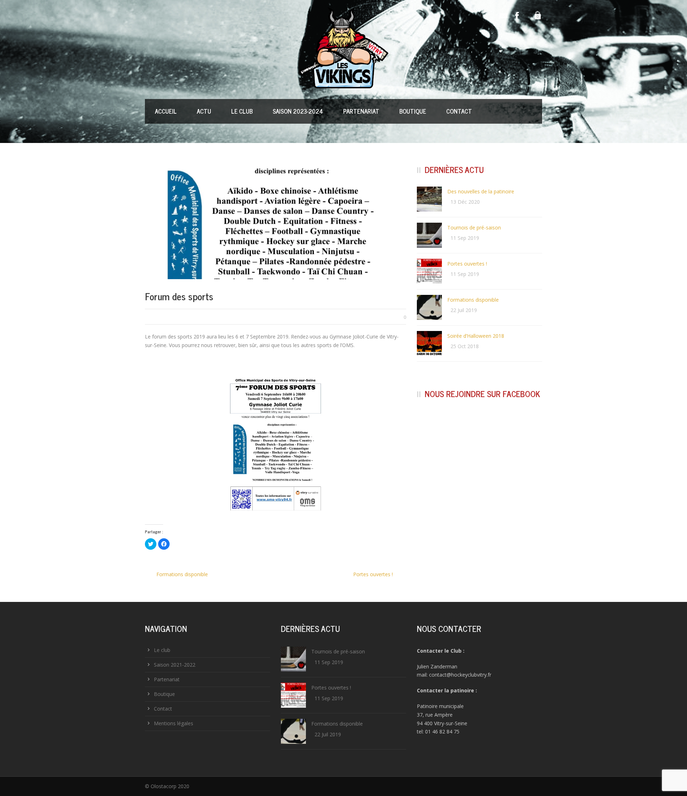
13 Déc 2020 (465, 201)
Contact (459, 111)
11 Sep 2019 (464, 237)
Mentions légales (173, 723)
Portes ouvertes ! (467, 263)
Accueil (166, 111)
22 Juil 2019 (463, 310)
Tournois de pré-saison (474, 227)
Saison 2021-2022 (174, 664)
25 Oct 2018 (464, 346)
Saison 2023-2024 (298, 111)
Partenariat (361, 111)
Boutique (412, 111)
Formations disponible (473, 299)
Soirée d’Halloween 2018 (475, 335)
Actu (204, 111)
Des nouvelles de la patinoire (480, 191)
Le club (242, 111)
